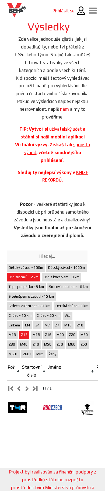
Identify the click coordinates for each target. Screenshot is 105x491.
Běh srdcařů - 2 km (23, 277)
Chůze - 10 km (20, 316)
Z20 (72, 335)
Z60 (83, 344)
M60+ (13, 354)
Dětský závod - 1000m (66, 268)
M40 (23, 344)
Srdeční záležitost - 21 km (29, 306)
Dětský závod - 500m (26, 268)
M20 (60, 335)
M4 (27, 325)
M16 (36, 335)
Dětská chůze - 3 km (71, 306)
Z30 (12, 344)
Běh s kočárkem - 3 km (61, 277)
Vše (68, 316)
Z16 (48, 335)
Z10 (80, 325)
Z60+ (27, 354)
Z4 (37, 325)
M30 (84, 335)
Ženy (52, 354)
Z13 (24, 335)
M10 (68, 325)
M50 (47, 344)
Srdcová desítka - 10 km (68, 287)
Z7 (57, 325)
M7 (47, 325)
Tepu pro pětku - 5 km (26, 287)
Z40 (36, 344)
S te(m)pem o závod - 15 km (31, 296)
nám (64, 109)
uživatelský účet (65, 129)
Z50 (60, 344)
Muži (40, 354)
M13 (12, 335)
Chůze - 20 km (48, 316)
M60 (71, 344)
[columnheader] (14, 371)
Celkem (14, 325)
